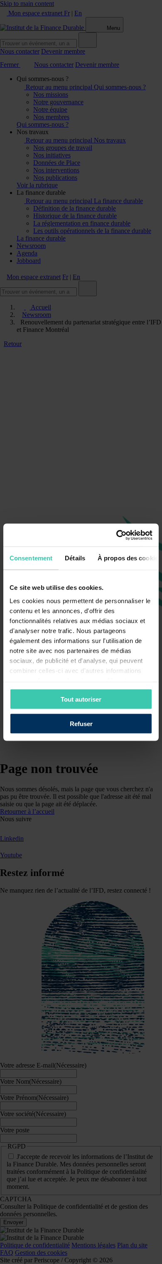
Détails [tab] (75, 558)
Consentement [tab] (31, 558)
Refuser (81, 723)
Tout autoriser (81, 699)
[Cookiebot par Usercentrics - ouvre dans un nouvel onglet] (116, 535)
